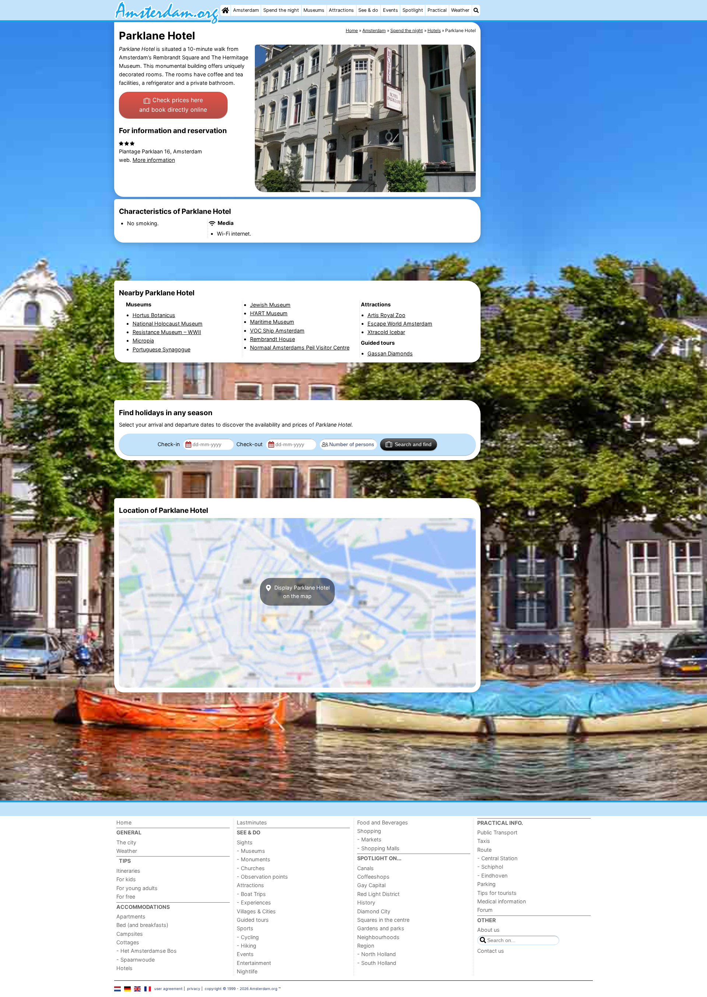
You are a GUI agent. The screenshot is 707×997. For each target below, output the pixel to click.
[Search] (476, 10)
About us (488, 930)
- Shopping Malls (378, 848)
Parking (486, 884)
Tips (125, 861)
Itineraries (128, 871)
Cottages (127, 942)
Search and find (413, 444)
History (366, 902)
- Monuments (253, 859)
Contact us (490, 951)
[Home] (225, 10)
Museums (313, 10)
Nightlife (247, 971)
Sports (245, 928)
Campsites (129, 934)
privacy (193, 988)
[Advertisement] (537, 191)
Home (123, 822)
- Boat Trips (251, 894)
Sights (245, 842)
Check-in (169, 444)
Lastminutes (252, 822)
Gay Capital (371, 885)
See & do (368, 10)
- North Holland (376, 954)
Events (390, 10)
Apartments (130, 916)
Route (484, 850)
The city (126, 842)
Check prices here (173, 104)
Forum (485, 910)
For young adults (137, 888)
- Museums (251, 851)
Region (365, 945)
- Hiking (246, 945)
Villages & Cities (256, 911)
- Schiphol (490, 867)
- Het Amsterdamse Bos (146, 951)
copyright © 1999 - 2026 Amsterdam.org (241, 988)
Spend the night (281, 10)
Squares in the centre (383, 920)
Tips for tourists (497, 893)
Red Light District (378, 894)
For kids (126, 879)
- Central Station (497, 858)
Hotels (124, 968)
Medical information (501, 901)
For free (125, 896)
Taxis (483, 841)
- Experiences (254, 902)
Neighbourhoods (378, 937)
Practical (437, 10)
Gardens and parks (380, 928)
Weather (460, 10)
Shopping (369, 831)
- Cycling (248, 937)
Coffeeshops (373, 876)
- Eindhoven (492, 875)
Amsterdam (246, 10)
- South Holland (376, 963)
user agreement (168, 988)
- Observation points (262, 876)
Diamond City (373, 911)
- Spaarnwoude (135, 959)
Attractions (341, 10)
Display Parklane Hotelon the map (301, 591)
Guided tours (253, 920)
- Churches (251, 868)
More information (154, 160)
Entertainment (254, 963)
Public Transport (497, 832)
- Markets (369, 839)
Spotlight (412, 10)
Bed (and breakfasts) (142, 925)
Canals (365, 868)
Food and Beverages (382, 822)
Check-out (250, 444)
